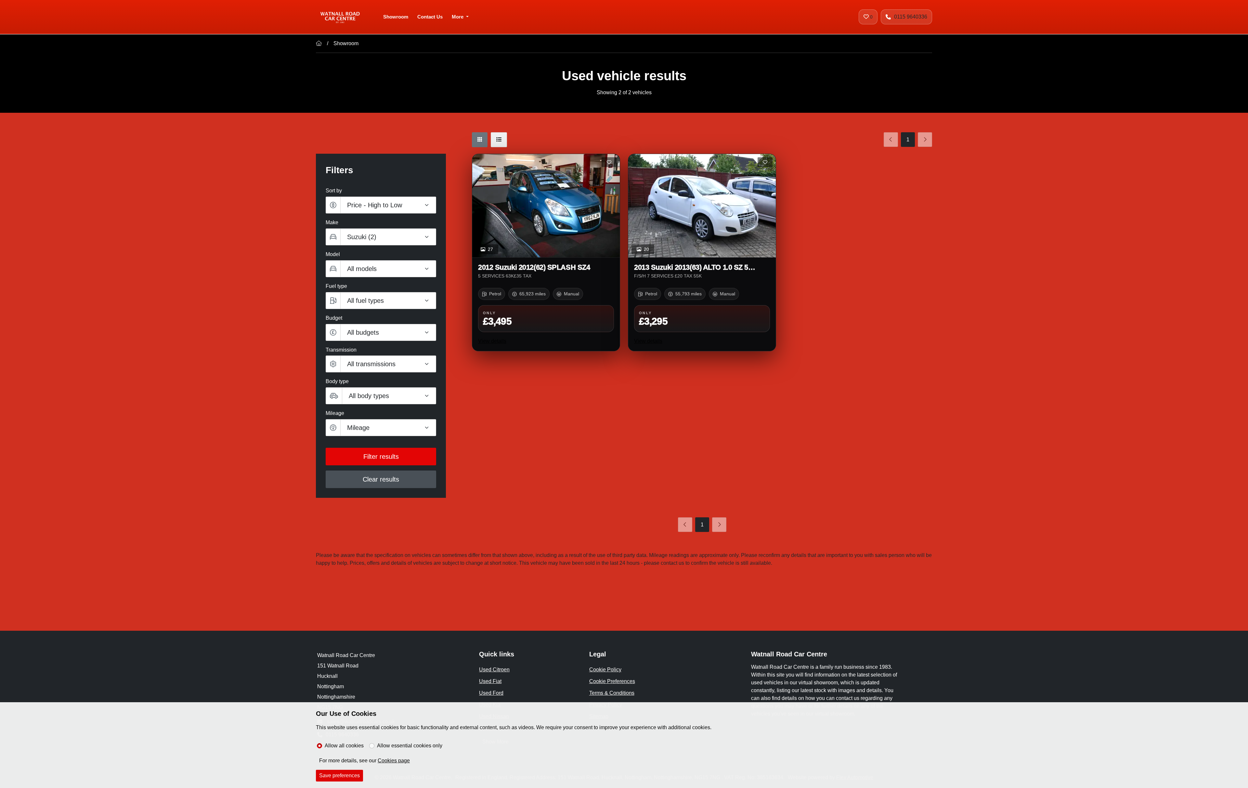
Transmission (341, 350)
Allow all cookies (344, 745)
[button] (381, 332)
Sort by (334, 190)
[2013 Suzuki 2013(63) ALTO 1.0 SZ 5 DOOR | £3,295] (702, 205)
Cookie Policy (605, 669)
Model (333, 254)
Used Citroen (494, 669)
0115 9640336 (910, 16)
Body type (337, 381)
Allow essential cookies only (409, 745)
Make (332, 222)
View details (492, 341)
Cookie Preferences (612, 681)
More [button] (457, 16)
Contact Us (430, 16)
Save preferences (339, 775)
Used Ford (491, 693)
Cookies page (394, 760)
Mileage (335, 413)
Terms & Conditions (611, 693)
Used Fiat (490, 681)
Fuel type (336, 286)
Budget (334, 318)
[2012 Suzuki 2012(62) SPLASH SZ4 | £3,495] (546, 205)
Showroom (395, 16)
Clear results (381, 479)
